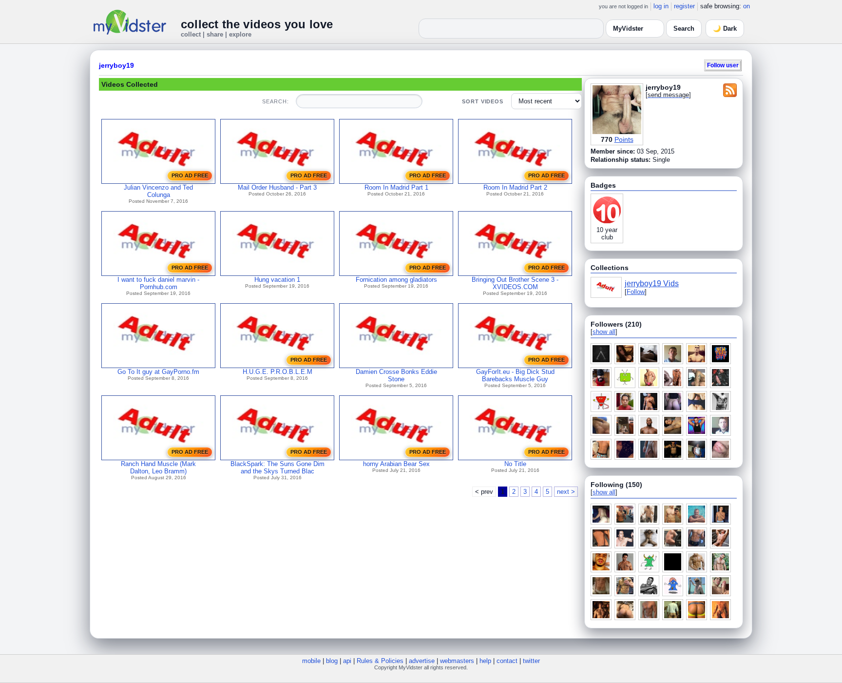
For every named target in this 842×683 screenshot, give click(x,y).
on (746, 6)
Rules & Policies (380, 660)
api (347, 660)
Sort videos (482, 101)
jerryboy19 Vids (652, 283)
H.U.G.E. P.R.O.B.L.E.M (277, 371)
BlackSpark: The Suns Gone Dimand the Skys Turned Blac (277, 467)
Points (623, 139)
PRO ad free (190, 175)
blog (332, 660)
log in (661, 6)
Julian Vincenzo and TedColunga (158, 191)
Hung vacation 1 (277, 279)
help (485, 660)
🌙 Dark (725, 28)
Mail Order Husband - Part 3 (277, 187)
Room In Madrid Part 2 (515, 187)
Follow (636, 291)
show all (604, 331)
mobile (311, 660)
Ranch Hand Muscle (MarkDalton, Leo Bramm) (158, 467)
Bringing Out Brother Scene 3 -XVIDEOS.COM (515, 283)
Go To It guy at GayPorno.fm (158, 371)
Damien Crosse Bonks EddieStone (396, 375)
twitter (531, 660)
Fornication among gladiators (396, 279)
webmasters (457, 660)
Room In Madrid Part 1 (396, 187)
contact (507, 660)
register (684, 6)
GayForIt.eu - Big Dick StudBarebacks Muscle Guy (515, 375)
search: (275, 101)
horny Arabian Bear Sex (396, 464)
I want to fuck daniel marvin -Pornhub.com (158, 283)
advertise (422, 660)
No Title (515, 464)
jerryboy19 (116, 65)
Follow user (723, 65)
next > (566, 491)
